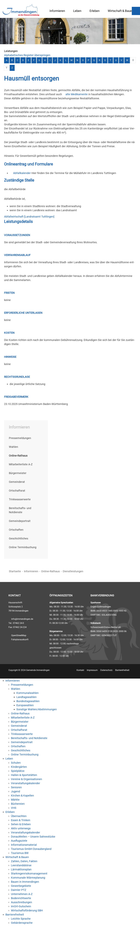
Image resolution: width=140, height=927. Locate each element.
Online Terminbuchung (22, 547)
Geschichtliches (18, 538)
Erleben (95, 11)
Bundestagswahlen (28, 701)
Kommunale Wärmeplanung (28, 877)
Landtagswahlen (26, 697)
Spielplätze (17, 771)
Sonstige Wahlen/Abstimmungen (36, 709)
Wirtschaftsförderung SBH (27, 910)
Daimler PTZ (18, 890)
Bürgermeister (17, 473)
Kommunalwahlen (27, 693)
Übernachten (19, 816)
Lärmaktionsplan (21, 869)
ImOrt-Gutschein (21, 906)
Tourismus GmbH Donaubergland (31, 849)
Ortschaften (16, 529)
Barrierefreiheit (122, 670)
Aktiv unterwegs (21, 828)
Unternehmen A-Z (22, 894)
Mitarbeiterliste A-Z (21, 464)
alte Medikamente (76, 94)
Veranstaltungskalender (25, 783)
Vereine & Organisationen (26, 779)
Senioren (16, 787)
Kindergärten (19, 766)
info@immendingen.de (22, 619)
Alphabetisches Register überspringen (27, 55)
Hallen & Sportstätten (24, 775)
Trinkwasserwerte (20, 499)
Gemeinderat (17, 481)
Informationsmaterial (24, 844)
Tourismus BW (20, 853)
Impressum (92, 670)
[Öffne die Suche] (136, 11)
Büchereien (18, 803)
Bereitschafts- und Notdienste (29, 738)
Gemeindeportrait (19, 521)
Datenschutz (106, 670)
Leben (77, 11)
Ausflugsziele (19, 840)
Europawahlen (25, 705)
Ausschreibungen (21, 902)
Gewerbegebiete (21, 885)
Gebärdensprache (22, 922)
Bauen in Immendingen (25, 881)
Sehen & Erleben (21, 824)
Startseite (15, 571)
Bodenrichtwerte (21, 898)
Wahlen (13, 446)
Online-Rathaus (50, 571)
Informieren (57, 11)
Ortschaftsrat (17, 490)
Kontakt (80, 670)
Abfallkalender (22, 173)
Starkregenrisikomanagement (29, 873)
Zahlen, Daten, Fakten (24, 861)
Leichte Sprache (21, 918)
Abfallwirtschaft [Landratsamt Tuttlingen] (29, 216)
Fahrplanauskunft (19, 639)
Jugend (15, 791)
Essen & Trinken (20, 820)
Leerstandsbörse (21, 865)
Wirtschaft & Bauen (120, 11)
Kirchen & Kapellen (22, 795)
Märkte (15, 799)
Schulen (16, 762)
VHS (13, 807)
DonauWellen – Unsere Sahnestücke (33, 836)
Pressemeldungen (20, 438)
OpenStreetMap (18, 635)
